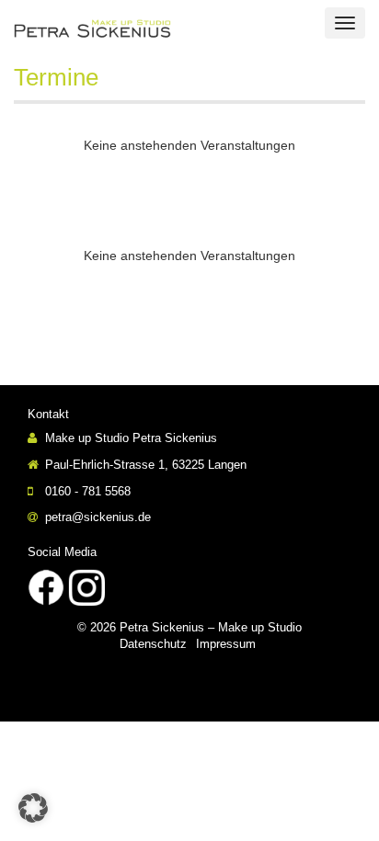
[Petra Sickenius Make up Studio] (126, 27)
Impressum (226, 644)
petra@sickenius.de (96, 517)
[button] (33, 808)
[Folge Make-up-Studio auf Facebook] (46, 586)
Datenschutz (153, 644)
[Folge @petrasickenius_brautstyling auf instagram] (86, 586)
